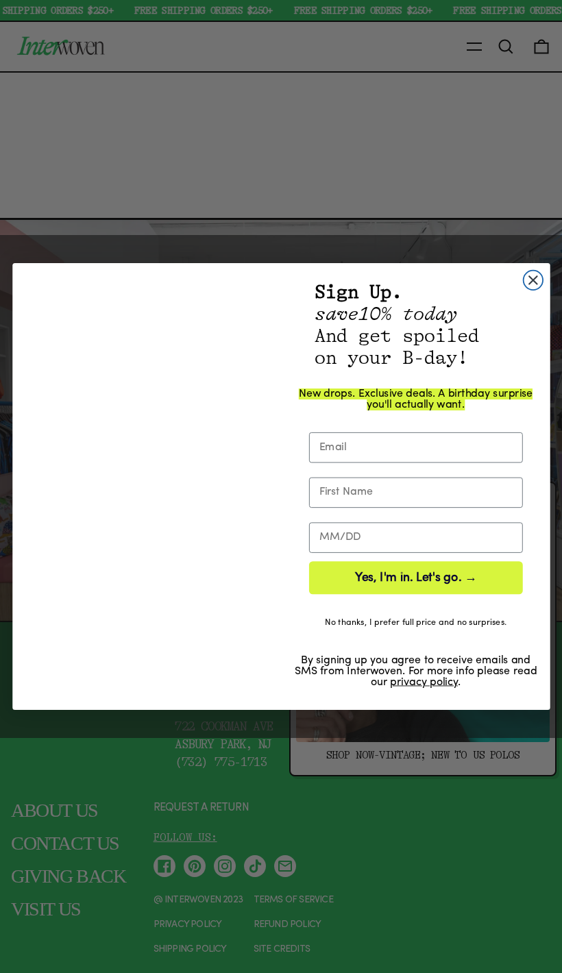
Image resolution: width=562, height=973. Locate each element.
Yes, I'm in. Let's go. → (415, 577)
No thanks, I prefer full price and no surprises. (415, 622)
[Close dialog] (532, 280)
